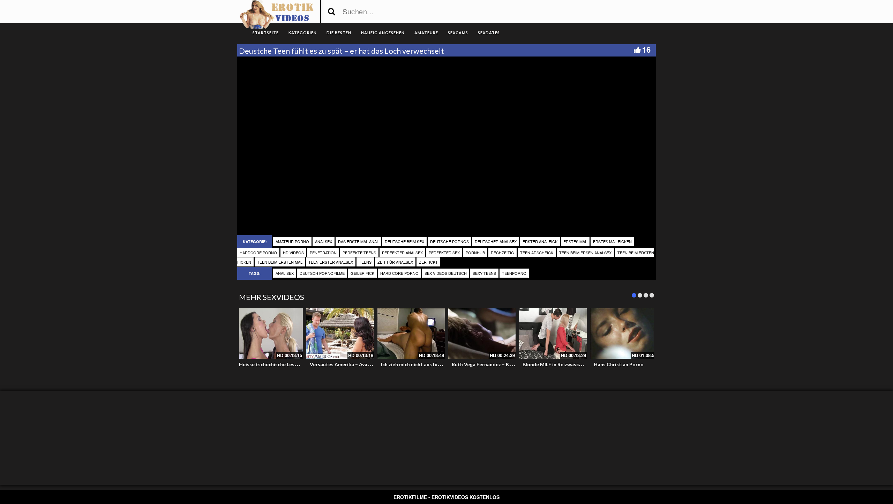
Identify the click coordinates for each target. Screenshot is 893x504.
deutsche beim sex (404, 241)
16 (646, 49)
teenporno (514, 273)
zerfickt (428, 262)
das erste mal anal (358, 241)
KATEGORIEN (302, 32)
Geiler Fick (362, 273)
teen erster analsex (330, 262)
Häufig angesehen (383, 32)
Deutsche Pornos (449, 241)
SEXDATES (489, 32)
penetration (323, 252)
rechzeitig (502, 252)
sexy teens (484, 273)
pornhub (475, 252)
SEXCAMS (458, 32)
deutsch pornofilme (322, 273)
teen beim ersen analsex (585, 252)
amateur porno (292, 241)
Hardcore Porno (258, 252)
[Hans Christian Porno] (624, 333)
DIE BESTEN (339, 32)
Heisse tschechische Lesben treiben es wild (288, 364)
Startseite (266, 32)
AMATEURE (426, 32)
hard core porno (399, 273)
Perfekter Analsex (402, 252)
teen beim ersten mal (279, 262)
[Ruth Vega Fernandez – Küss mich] (482, 333)
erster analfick (540, 241)
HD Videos (293, 252)
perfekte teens (359, 252)
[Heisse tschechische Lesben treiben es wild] (269, 333)
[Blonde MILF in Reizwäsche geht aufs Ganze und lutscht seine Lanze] (552, 333)
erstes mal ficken (612, 241)
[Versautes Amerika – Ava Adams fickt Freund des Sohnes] (340, 333)
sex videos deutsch (446, 273)
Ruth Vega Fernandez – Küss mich (490, 364)
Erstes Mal (575, 241)
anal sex (285, 273)
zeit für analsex (395, 262)
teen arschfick (536, 252)
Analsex (323, 241)
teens (365, 262)
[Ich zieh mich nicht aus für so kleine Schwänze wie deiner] (411, 333)
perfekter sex (444, 252)
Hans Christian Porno (619, 364)
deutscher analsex (496, 241)
